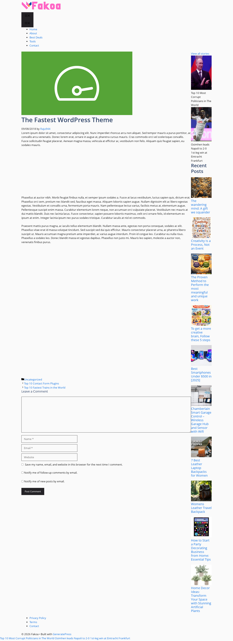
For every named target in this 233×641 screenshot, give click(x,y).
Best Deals (35, 37)
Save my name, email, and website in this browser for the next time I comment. (74, 464)
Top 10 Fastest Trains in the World (44, 387)
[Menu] (27, 16)
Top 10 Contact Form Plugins (41, 383)
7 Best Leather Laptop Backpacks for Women (199, 468)
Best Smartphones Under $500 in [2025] (201, 374)
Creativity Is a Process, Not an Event (201, 245)
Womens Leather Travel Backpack (201, 508)
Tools (32, 41)
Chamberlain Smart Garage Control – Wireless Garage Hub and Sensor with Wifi (201, 420)
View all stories (200, 53)
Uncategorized (33, 379)
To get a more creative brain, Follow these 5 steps (201, 334)
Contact (34, 45)
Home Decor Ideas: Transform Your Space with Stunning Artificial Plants (201, 599)
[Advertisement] (106, 173)
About (33, 33)
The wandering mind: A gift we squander (200, 206)
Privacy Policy (37, 618)
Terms (33, 622)
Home (33, 29)
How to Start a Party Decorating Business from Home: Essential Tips (201, 550)
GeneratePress (62, 634)
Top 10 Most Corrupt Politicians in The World (27, 638)
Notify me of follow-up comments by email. (51, 472)
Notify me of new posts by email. (44, 481)
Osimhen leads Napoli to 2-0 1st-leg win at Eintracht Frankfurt (92, 638)
